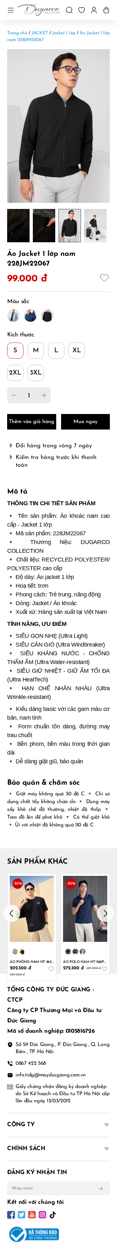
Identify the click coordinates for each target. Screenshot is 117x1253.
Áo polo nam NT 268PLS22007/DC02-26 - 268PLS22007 (85, 962)
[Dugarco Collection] (38, 10)
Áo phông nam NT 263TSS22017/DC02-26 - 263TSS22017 (32, 962)
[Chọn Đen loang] (22, 951)
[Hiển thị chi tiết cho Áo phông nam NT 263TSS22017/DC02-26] (32, 909)
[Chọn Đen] (68, 951)
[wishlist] (105, 279)
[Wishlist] (81, 10)
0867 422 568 (31, 1063)
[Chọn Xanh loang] (15, 951)
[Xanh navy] (30, 315)
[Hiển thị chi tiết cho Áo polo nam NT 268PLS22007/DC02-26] (85, 909)
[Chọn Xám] (82, 951)
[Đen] (47, 315)
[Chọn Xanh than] (75, 951)
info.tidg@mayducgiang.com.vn (51, 1075)
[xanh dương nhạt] (13, 315)
